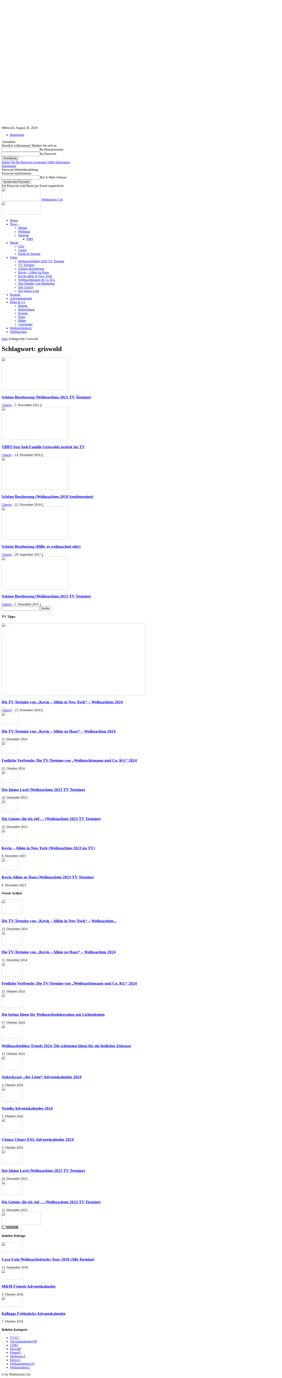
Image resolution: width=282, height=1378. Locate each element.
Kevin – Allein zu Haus (33, 272)
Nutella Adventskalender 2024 (27, 1108)
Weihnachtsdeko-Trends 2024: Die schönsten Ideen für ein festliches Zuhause (66, 1046)
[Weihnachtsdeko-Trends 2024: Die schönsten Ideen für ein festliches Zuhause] (12, 1038)
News (14, 224)
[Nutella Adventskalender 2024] (12, 1100)
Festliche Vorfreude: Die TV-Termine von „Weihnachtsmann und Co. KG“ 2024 (69, 760)
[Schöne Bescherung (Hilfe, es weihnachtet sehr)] (35, 538)
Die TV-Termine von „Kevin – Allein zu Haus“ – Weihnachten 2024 (59, 731)
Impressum (17, 135)
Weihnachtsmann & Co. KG (36, 280)
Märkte (22, 228)
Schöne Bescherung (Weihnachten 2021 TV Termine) (46, 397)
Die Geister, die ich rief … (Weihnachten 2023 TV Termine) (51, 819)
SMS (29, 239)
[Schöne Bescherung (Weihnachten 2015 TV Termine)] (35, 588)
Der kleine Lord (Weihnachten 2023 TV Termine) (43, 789)
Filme (13, 257)
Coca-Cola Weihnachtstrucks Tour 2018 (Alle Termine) (48, 1259)
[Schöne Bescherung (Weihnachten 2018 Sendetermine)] (35, 488)
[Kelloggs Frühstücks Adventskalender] (12, 1305)
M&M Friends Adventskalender (29, 1286)
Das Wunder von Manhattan (36, 283)
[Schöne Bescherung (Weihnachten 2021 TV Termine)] (35, 389)
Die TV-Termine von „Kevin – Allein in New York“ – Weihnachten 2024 (62, 702)
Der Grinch (25, 287)
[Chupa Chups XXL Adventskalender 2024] (12, 1131)
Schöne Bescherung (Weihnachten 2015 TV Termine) (46, 596)
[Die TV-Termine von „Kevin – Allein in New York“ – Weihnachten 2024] (73, 694)
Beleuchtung (26, 309)
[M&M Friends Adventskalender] (12, 1278)
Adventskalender (21, 298)
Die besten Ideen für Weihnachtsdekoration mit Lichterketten (53, 1014)
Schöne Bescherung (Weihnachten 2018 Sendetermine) (47, 496)
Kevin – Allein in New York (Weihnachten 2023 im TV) (48, 848)
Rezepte (15, 294)
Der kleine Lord (28, 291)
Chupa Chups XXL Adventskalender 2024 (38, 1139)
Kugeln (23, 313)
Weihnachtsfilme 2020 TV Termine (41, 261)
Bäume (22, 306)
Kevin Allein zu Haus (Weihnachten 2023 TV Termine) (48, 877)
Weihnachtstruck (21, 328)
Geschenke (25, 324)
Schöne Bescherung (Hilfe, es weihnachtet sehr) (41, 546)
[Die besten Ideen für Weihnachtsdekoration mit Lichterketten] (12, 1006)
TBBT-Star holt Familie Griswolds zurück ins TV (43, 447)
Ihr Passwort (48, 154)
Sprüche (23, 235)
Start (5, 339)
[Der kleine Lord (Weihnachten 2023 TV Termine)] (10, 781)
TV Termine (26, 265)
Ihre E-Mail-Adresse (53, 177)
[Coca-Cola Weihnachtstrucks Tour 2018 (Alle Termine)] (12, 1251)
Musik (14, 242)
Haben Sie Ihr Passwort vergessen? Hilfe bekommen (36, 162)
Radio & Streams (29, 254)
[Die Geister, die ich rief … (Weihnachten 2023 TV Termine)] (10, 810)
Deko (21, 317)
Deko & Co (17, 302)
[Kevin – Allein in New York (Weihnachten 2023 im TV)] (10, 840)
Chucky (7, 405)
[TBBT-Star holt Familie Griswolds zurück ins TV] (35, 439)
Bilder (22, 320)
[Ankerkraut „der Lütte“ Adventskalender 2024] (12, 1069)
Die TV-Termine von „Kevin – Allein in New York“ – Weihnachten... (59, 921)
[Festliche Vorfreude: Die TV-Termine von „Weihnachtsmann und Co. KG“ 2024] (10, 752)
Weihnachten (18, 332)
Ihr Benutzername (51, 149)
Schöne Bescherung (31, 268)
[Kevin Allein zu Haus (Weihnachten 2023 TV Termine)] (10, 869)
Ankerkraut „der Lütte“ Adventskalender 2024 (42, 1077)
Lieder (22, 250)
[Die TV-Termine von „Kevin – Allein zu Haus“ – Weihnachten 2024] (10, 723)
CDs (21, 246)
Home (14, 220)
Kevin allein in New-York (35, 276)
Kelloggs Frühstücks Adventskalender (34, 1313)
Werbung (24, 231)
